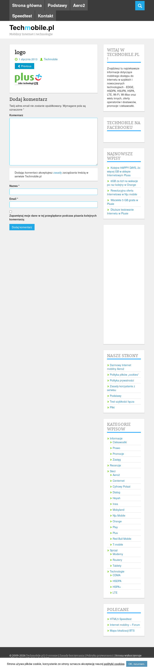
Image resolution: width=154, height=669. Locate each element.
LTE (115, 592)
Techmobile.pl (35, 655)
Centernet (119, 480)
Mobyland (118, 509)
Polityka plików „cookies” (124, 374)
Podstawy (57, 5)
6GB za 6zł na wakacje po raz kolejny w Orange (122, 183)
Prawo (116, 448)
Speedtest (22, 16)
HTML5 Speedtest (120, 619)
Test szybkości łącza (122, 401)
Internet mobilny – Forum (125, 625)
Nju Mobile (119, 515)
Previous (25, 66)
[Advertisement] (124, 284)
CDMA (116, 575)
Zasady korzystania (72, 655)
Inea (115, 504)
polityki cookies (114, 664)
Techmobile (51, 59)
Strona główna (27, 5)
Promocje (118, 454)
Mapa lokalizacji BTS (122, 630)
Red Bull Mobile (122, 538)
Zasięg (117, 459)
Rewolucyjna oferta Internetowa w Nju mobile (122, 192)
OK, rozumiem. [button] (136, 664)
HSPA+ (117, 587)
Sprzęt (114, 550)
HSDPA (117, 581)
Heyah (116, 498)
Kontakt (45, 16)
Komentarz (16, 115)
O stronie (52, 655)
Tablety (117, 565)
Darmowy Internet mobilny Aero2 (119, 367)
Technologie (117, 571)
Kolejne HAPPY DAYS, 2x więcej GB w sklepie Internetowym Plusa (123, 171)
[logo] (32, 78)
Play (115, 527)
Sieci (113, 471)
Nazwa (14, 186)
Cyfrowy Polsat (121, 486)
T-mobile (118, 544)
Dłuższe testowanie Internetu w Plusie (120, 211)
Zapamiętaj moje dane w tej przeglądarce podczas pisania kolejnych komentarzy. (53, 217)
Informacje (116, 438)
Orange (117, 521)
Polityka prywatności (122, 380)
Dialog (116, 492)
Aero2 (79, 5)
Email (13, 199)
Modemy (118, 554)
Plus (115, 533)
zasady (57, 172)
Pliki (112, 407)
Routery (117, 560)
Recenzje (115, 465)
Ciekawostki (120, 442)
